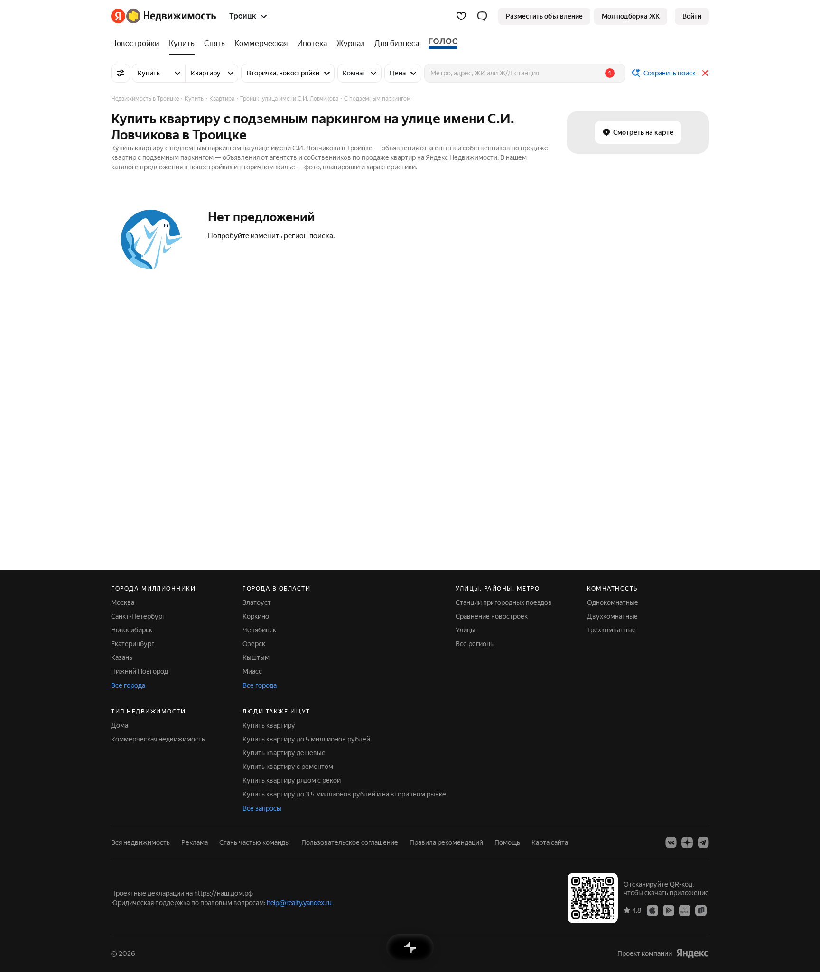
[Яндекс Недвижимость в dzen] (687, 842)
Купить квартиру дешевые (284, 753)
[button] (482, 16)
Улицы (465, 630)
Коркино (255, 616)
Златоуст (256, 602)
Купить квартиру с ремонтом (287, 766)
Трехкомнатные (611, 630)
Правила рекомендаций (446, 842)
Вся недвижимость (140, 842)
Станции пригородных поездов (504, 602)
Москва (122, 602)
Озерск (253, 644)
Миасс (252, 671)
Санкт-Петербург (138, 616)
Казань (121, 657)
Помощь (507, 842)
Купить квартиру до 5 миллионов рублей (306, 739)
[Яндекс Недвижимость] (163, 16)
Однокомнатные (612, 602)
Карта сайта (549, 842)
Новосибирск (131, 630)
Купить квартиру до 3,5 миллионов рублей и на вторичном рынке (344, 794)
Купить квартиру (268, 725)
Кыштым (256, 657)
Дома (119, 725)
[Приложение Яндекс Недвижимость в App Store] (652, 910)
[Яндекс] (692, 953)
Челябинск (259, 630)
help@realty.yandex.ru (299, 903)
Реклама (194, 842)
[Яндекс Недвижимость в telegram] (703, 842)
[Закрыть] (705, 73)
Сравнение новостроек (492, 616)
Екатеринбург (132, 644)
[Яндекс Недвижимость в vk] (671, 842)
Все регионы (475, 644)
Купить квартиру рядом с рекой (291, 780)
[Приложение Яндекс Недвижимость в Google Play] (668, 910)
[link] (692, 16)
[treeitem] (137, 43)
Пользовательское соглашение (349, 842)
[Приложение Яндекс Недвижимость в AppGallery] (684, 910)
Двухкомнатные (612, 616)
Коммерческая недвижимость (158, 739)
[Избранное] (461, 16)
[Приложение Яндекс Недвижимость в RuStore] (701, 910)
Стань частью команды (254, 842)
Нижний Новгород (139, 671)
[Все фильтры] (120, 73)
